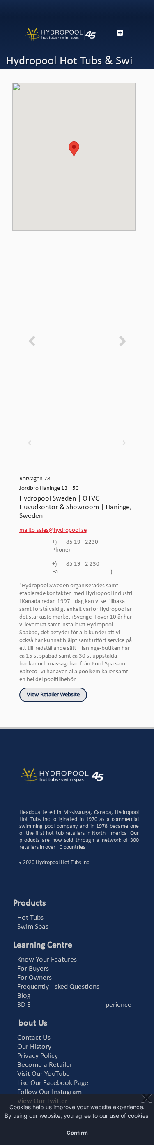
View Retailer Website (53, 695)
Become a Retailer (44, 1065)
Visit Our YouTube (43, 1074)
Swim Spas (32, 927)
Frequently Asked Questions (58, 987)
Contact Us (34, 1038)
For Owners (34, 978)
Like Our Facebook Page (52, 1083)
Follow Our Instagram (49, 1092)
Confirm (77, 1132)
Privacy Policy (37, 1056)
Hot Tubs (30, 918)
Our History (34, 1047)
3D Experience (74, 1005)
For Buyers (33, 969)
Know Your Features (47, 960)
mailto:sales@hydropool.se (53, 530)
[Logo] (51, 35)
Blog (23, 996)
